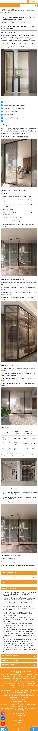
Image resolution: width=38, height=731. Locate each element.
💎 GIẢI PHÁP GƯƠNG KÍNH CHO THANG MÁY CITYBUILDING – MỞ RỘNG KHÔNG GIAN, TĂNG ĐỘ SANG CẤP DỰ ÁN (18, 619)
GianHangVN (22, 730)
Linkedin (22, 22)
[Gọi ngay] (3, 724)
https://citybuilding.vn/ (15, 562)
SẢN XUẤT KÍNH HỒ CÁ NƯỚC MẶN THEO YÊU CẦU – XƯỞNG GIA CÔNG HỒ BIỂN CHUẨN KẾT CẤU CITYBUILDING (19, 594)
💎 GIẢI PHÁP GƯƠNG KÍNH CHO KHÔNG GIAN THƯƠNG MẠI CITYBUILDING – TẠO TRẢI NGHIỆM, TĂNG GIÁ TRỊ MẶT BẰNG (18, 613)
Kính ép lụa (4, 35)
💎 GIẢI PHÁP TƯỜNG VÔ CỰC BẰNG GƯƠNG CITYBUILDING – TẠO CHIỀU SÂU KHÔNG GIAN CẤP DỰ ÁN (19, 649)
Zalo (3, 718)
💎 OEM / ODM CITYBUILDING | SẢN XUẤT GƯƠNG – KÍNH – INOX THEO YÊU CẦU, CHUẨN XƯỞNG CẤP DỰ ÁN (19, 635)
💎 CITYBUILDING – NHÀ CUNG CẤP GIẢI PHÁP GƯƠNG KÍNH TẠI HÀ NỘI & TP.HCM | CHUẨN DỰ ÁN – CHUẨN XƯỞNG (19, 608)
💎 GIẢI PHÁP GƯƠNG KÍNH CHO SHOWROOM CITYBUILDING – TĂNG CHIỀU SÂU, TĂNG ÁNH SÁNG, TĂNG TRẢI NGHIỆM (18, 625)
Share (5, 22)
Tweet (13, 22)
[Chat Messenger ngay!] (3, 713)
